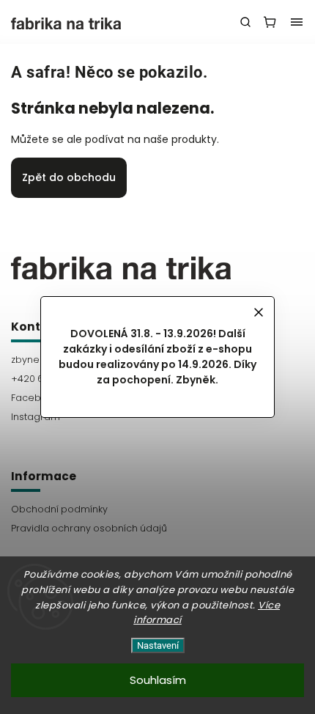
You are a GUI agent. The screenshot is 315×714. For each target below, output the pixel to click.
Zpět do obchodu (69, 177)
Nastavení (158, 645)
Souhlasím (158, 680)
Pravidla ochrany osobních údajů (89, 528)
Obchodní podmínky (59, 509)
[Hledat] (245, 22)
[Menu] (296, 22)
